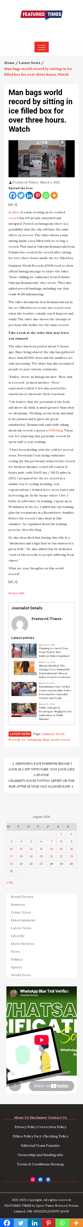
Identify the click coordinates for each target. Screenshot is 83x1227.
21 (51, 856)
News (15, 951)
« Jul (9, 882)
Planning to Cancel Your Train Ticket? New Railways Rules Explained (54, 652)
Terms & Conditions (33, 1164)
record (13, 218)
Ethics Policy (23, 1136)
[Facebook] (12, 195)
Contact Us (57, 1117)
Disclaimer (38, 1117)
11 (21, 849)
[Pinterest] (37, 195)
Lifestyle (18, 936)
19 (31, 856)
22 (61, 856)
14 (51, 849)
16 (71, 849)
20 (41, 856)
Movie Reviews (22, 943)
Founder (53, 1145)
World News (21, 975)
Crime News (21, 912)
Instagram (34, 740)
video (15, 212)
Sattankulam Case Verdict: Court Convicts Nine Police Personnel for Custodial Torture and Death (55, 692)
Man (46, 740)
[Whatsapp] (46, 195)
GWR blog (55, 430)
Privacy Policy (25, 1127)
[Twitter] (21, 195)
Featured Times (41, 28)
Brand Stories (22, 896)
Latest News (20, 734)
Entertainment (23, 920)
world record (60, 740)
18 (21, 856)
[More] (54, 195)
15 (61, 849)
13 (41, 849)
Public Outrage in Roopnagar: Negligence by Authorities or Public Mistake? (55, 713)
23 (71, 856)
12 (31, 849)
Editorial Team (33, 1145)
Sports (16, 967)
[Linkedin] (29, 195)
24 (11, 864)
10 (11, 849)
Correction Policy (52, 1127)
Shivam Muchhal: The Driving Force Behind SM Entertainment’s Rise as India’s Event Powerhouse (54, 671)
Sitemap (57, 1164)
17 (11, 856)
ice (24, 740)
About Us (21, 1117)
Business (18, 904)
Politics (17, 959)
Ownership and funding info (40, 1155)
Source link (16, 593)
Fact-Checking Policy (51, 1136)
